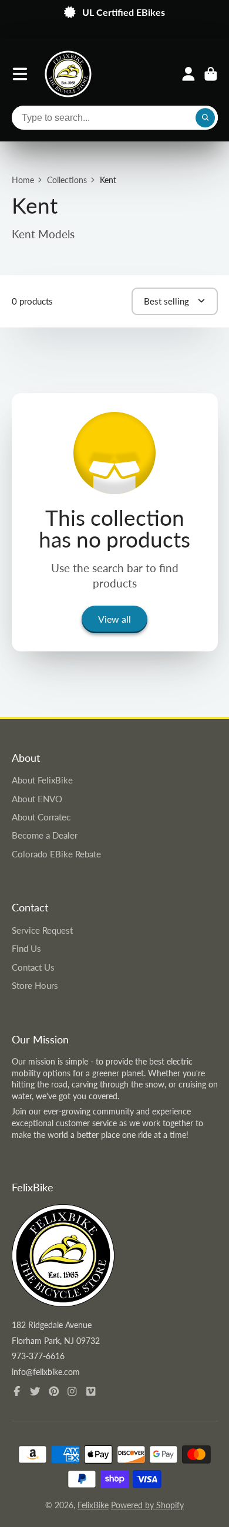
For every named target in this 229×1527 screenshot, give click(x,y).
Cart (211, 74)
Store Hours (35, 985)
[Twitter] (35, 1391)
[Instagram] (72, 1391)
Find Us (26, 948)
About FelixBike (42, 780)
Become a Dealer (45, 835)
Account (188, 74)
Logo (68, 73)
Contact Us (33, 967)
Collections (67, 180)
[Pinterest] (54, 1391)
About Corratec (41, 817)
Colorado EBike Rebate (56, 854)
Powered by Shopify (147, 1505)
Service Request (42, 930)
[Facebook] (17, 1391)
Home (23, 180)
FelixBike (93, 1505)
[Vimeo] (91, 1391)
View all (114, 618)
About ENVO (37, 798)
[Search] (205, 118)
